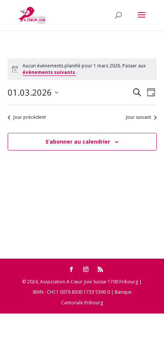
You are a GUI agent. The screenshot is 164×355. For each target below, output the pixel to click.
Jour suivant (138, 117)
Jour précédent (29, 117)
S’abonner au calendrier (77, 141)
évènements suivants (49, 72)
